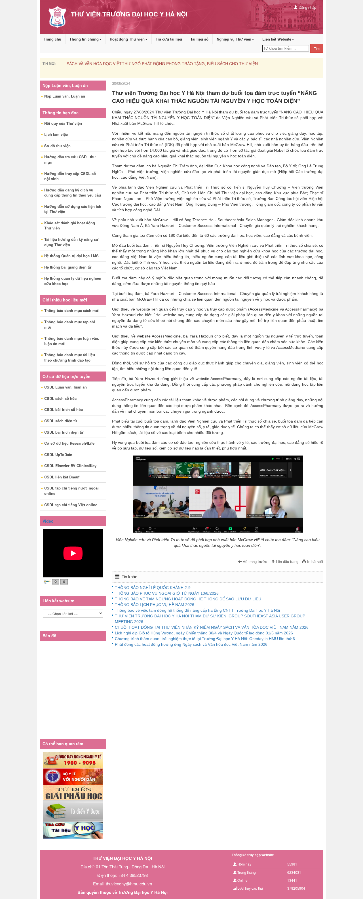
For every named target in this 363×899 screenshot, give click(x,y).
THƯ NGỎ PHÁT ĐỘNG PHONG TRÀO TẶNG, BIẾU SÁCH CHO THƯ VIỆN (134, 63)
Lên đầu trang (286, 562)
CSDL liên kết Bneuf (61, 477)
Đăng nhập (306, 7)
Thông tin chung (84, 39)
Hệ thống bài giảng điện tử (67, 267)
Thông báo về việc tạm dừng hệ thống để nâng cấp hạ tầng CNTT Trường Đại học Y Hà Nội (197, 610)
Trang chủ (52, 39)
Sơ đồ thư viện (57, 145)
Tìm (317, 48)
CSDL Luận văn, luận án (65, 387)
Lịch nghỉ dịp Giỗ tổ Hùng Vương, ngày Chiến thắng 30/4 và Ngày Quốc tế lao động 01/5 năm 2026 (204, 633)
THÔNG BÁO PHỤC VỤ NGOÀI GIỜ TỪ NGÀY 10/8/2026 (167, 593)
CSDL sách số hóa (60, 398)
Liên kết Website (276, 39)
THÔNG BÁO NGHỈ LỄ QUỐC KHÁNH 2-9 (153, 587)
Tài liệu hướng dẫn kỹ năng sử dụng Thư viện (71, 242)
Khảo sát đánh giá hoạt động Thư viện (69, 225)
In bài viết (314, 562)
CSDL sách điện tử (60, 420)
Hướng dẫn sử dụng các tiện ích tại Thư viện (72, 209)
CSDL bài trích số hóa (63, 409)
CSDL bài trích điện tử (63, 432)
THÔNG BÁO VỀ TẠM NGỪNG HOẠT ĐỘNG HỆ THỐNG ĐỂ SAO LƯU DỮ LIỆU (188, 599)
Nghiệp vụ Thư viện (234, 39)
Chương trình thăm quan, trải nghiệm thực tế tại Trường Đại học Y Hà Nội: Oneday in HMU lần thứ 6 (205, 638)
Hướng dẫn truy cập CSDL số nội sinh (70, 176)
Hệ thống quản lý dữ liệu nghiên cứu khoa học (72, 280)
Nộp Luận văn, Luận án (64, 96)
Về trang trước (254, 562)
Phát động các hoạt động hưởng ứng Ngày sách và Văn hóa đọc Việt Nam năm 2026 (191, 644)
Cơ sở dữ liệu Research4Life (69, 443)
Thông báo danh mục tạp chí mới (69, 324)
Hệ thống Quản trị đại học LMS (71, 255)
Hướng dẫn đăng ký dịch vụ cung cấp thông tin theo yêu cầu (72, 192)
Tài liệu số (199, 39)
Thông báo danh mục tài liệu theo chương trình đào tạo (69, 357)
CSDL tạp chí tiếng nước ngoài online (71, 490)
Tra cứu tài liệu (169, 39)
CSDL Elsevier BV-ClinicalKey (70, 465)
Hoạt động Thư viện (127, 39)
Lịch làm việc (56, 134)
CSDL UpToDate (58, 454)
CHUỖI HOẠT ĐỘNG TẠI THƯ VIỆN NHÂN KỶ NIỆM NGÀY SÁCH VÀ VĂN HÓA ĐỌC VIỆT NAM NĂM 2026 (212, 627)
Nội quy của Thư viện (63, 123)
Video (48, 521)
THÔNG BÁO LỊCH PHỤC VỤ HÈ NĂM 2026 (154, 604)
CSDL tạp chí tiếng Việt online (70, 504)
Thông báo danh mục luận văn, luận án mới (71, 340)
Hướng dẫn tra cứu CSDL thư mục (70, 159)
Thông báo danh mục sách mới (72, 310)
